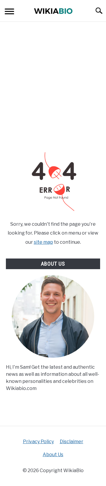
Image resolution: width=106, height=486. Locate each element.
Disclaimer (71, 441)
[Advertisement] (53, 87)
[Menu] (9, 12)
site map (43, 242)
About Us (53, 454)
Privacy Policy (38, 441)
